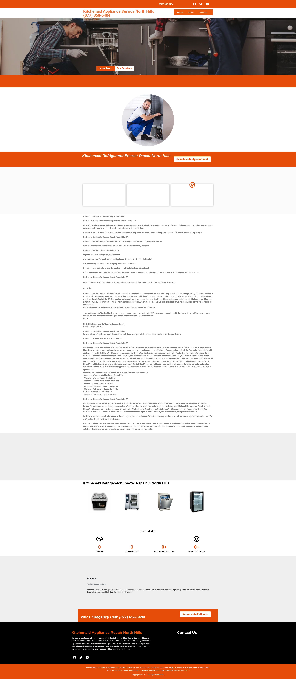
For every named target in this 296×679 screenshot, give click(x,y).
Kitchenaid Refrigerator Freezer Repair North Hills (126, 156)
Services (191, 12)
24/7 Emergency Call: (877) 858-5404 (113, 617)
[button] (84, 585)
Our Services (124, 68)
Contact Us (203, 12)
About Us (180, 12)
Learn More (105, 68)
